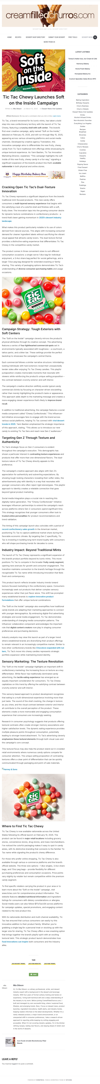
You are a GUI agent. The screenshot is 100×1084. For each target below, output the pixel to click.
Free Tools (72, 37)
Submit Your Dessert (56, 37)
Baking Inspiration (82, 100)
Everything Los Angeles (82, 123)
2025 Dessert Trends (18, 963)
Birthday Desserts (82, 103)
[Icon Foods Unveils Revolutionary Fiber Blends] (10, 1042)
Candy (82, 141)
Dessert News (87, 37)
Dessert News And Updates (52, 109)
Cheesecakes (83, 144)
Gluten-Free (82, 170)
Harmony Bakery (82, 64)
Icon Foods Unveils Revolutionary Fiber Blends (31, 1042)
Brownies (82, 135)
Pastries (83, 179)
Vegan (82, 191)
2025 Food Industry (35, 963)
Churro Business (83, 106)
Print (35, 974)
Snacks (82, 188)
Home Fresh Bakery (82, 69)
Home (9, 37)
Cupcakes (82, 153)
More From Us (49, 42)
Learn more (57, 116)
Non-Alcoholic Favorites (83, 120)
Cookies (83, 150)
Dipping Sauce (82, 164)
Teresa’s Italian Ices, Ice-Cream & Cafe (82, 59)
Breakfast (82, 132)
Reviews (83, 194)
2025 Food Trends (49, 963)
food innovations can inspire (15, 942)
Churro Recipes (82, 147)
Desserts (82, 156)
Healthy (82, 158)
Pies (82, 182)
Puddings (82, 185)
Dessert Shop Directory (35, 37)
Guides (82, 126)
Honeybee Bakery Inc (83, 74)
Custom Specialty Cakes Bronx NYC (82, 79)
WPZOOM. (69, 1080)
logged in (15, 1064)
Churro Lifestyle (82, 109)
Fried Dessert (83, 167)
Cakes (82, 138)
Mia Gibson (17, 109)
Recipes (18, 37)
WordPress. (40, 1080)
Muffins (82, 176)
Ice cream (82, 173)
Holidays (82, 161)
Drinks (82, 115)
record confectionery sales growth (18, 529)
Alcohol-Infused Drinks (82, 117)
